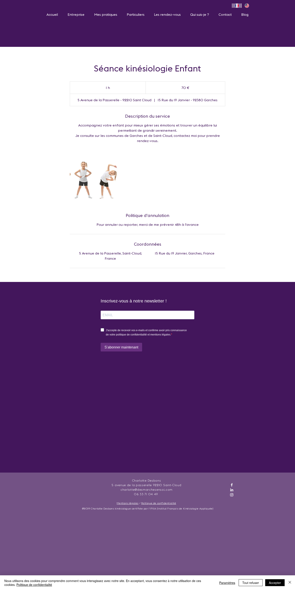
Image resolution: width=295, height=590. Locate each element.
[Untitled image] (95, 178)
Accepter (275, 583)
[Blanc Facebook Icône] (232, 485)
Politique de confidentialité (158, 503)
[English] (246, 5)
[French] (236, 5)
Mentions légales (127, 503)
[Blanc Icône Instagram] (232, 495)
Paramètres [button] (227, 583)
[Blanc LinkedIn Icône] (232, 490)
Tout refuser (250, 583)
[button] (76, 14)
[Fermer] (289, 583)
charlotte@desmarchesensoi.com (147, 490)
